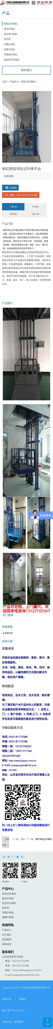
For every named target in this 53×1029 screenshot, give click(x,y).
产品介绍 (13, 207)
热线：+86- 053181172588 (23, 195)
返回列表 (5, 842)
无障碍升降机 (10, 54)
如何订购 (35, 214)
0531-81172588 (20, 961)
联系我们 (26, 70)
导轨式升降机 (10, 23)
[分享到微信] (4, 857)
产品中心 (14, 81)
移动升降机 (9, 28)
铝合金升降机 (10, 33)
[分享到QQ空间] (22, 857)
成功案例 (6, 939)
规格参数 (13, 214)
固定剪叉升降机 (11, 59)
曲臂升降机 (9, 49)
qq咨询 (12, 187)
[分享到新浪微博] (8, 857)
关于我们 (6, 934)
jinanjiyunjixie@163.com (26, 974)
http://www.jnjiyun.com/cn (27, 970)
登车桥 (7, 39)
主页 (4, 81)
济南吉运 (6, 1021)
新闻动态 (6, 944)
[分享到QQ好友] (17, 857)
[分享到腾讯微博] (13, 857)
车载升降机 (9, 44)
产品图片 (35, 207)
